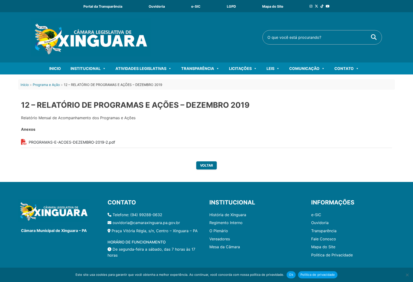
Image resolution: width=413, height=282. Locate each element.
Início (25, 85)
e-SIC (196, 6)
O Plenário (218, 230)
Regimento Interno (226, 222)
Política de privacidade (317, 274)
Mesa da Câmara (224, 246)
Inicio (55, 68)
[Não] (407, 274)
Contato (344, 68)
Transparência (197, 68)
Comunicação (304, 68)
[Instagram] (311, 6)
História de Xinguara (227, 214)
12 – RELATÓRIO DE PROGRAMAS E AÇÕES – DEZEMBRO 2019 (135, 105)
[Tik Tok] (322, 6)
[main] (206, 112)
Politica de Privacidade (332, 255)
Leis (270, 68)
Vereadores (219, 239)
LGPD (231, 6)
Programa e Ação (46, 85)
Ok (291, 274)
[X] (316, 6)
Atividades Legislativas (140, 68)
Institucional (86, 68)
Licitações (240, 68)
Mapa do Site (272, 6)
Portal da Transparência (102, 6)
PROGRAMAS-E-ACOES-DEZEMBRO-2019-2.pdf (72, 142)
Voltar (206, 165)
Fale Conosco (323, 239)
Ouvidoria (157, 6)
